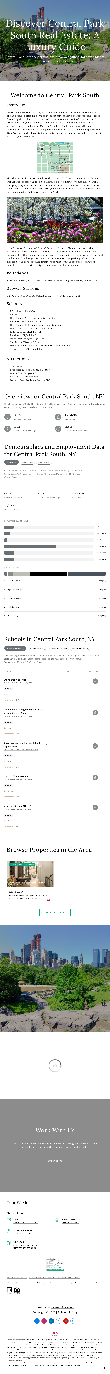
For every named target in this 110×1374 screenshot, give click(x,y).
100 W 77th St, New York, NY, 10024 (18, 809)
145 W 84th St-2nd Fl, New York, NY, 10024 (21, 750)
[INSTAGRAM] (44, 1321)
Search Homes (55, 912)
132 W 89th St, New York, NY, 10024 (18, 716)
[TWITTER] (58, 1321)
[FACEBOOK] (37, 1321)
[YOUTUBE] (66, 1321)
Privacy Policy (68, 1312)
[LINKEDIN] (51, 1321)
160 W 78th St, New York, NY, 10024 (18, 779)
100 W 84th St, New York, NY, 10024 (18, 683)
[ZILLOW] (73, 1321)
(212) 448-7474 (21, 1233)
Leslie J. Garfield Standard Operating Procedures (54, 1277)
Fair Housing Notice (17, 1277)
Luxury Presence (62, 1307)
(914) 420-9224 (70, 1222)
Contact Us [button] (55, 1161)
